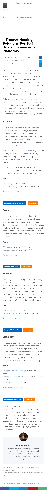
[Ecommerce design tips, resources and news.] (24, 3)
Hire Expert (32, 203)
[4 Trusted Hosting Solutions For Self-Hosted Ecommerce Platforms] (23, 25)
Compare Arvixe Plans (11, 266)
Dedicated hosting (10, 250)
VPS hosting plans (34, 150)
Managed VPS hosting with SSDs (15, 376)
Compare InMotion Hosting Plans (14, 203)
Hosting (7, 60)
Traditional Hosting (17, 60)
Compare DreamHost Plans (12, 399)
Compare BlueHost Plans (12, 330)
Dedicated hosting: (10, 186)
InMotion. (37, 173)
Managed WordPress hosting (14, 371)
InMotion (6, 150)
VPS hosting (7, 183)
